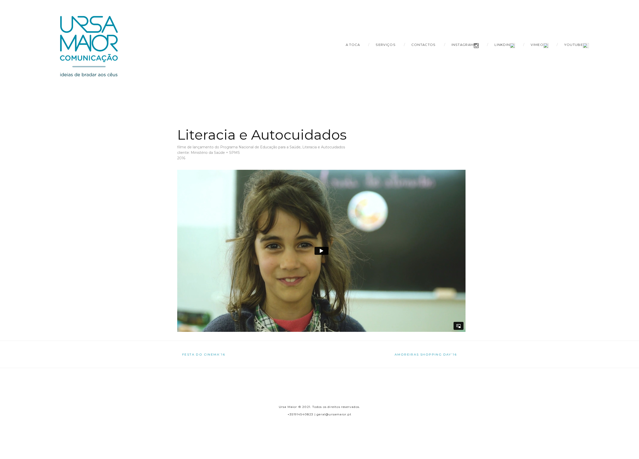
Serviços (385, 45)
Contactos (423, 45)
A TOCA (353, 45)
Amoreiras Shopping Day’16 (426, 354)
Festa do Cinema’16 (203, 354)
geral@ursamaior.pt (334, 414)
